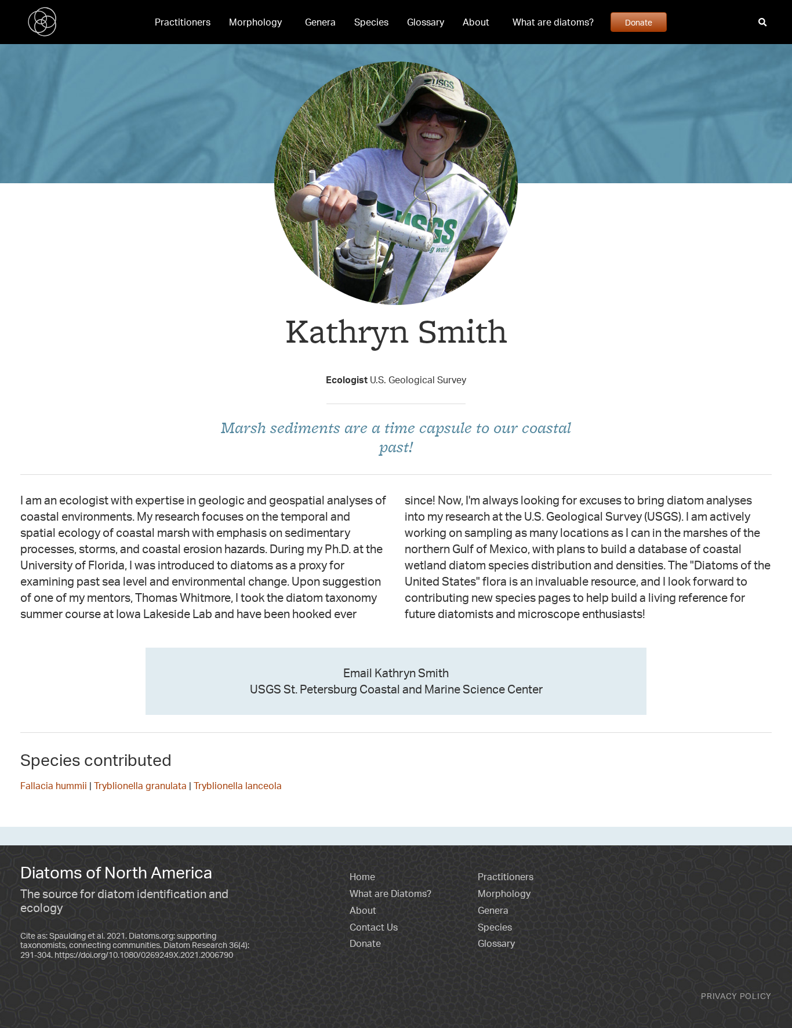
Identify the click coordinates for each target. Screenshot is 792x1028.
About (476, 22)
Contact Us (374, 927)
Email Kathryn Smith (396, 673)
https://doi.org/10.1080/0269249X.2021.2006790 (144, 955)
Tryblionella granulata (140, 785)
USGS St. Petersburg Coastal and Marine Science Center (396, 689)
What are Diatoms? (390, 893)
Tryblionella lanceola (238, 785)
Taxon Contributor (396, 358)
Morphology (255, 22)
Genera (320, 22)
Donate (638, 22)
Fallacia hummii (53, 785)
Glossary (425, 22)
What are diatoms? (553, 22)
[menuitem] (183, 22)
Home (362, 876)
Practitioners (182, 22)
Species (371, 22)
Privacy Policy (736, 996)
